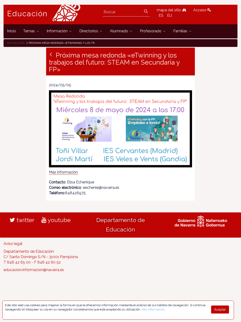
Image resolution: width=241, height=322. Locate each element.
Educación (27, 13)
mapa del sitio (169, 10)
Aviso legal (13, 243)
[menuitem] (12, 31)
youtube (58, 219)
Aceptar (220, 309)
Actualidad (15, 43)
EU (169, 15)
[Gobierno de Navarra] (201, 220)
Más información (63, 172)
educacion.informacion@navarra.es (34, 270)
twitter (24, 219)
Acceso (200, 10)
